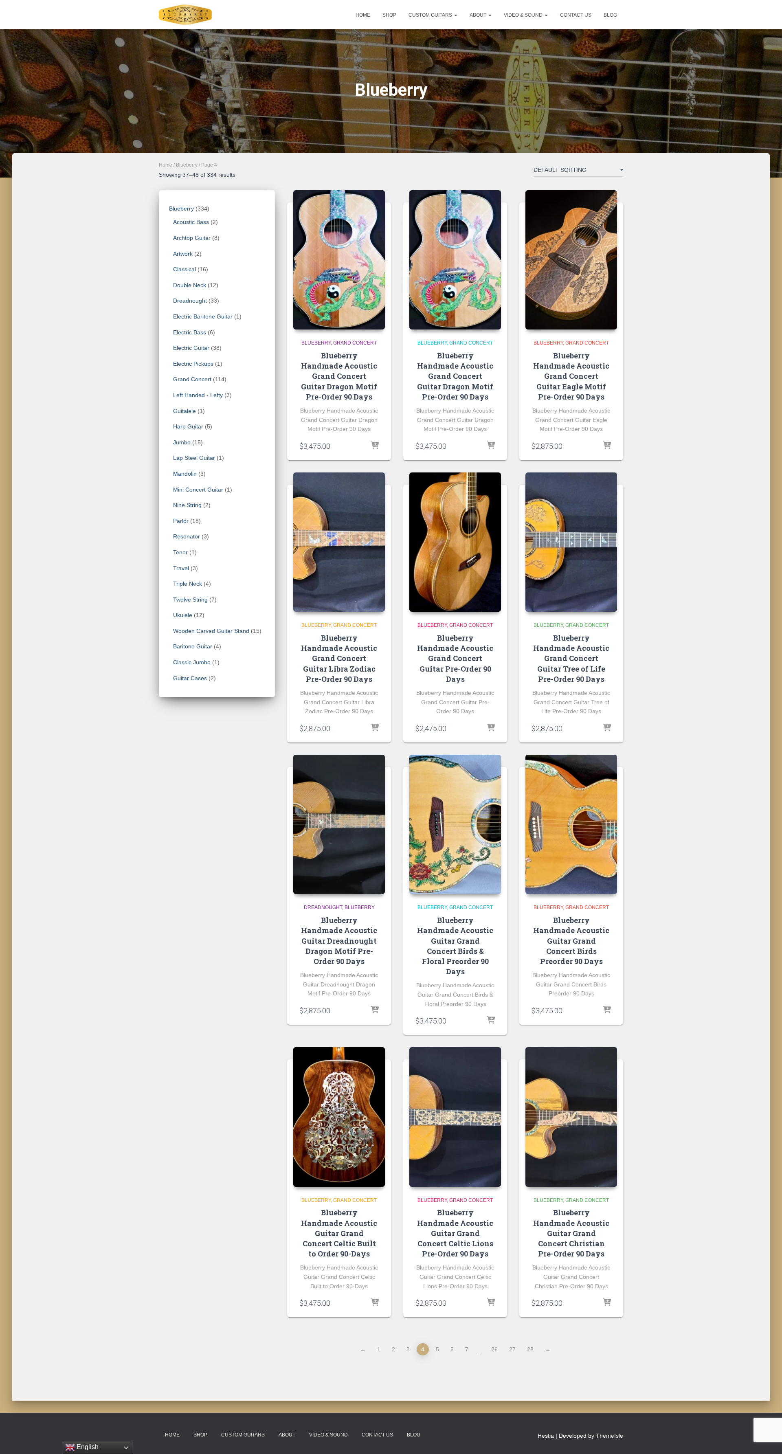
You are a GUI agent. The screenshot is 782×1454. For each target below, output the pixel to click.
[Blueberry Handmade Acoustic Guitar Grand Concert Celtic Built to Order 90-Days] (339, 1116)
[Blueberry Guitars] (185, 14)
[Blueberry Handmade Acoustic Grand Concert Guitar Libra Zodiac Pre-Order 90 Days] (339, 542)
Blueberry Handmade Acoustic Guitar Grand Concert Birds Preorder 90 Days (571, 940)
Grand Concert (355, 343)
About (479, 15)
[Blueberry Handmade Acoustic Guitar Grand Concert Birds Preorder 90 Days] (571, 824)
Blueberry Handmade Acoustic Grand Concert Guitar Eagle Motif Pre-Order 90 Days (571, 376)
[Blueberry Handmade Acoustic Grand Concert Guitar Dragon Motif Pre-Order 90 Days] (339, 259)
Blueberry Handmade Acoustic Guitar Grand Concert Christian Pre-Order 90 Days (571, 1233)
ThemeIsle (609, 1435)
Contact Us (575, 15)
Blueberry (187, 165)
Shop (389, 15)
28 (530, 1349)
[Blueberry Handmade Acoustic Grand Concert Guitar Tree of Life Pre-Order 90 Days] (571, 542)
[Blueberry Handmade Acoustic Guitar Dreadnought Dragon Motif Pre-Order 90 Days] (339, 824)
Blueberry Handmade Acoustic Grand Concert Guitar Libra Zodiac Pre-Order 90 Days (339, 658)
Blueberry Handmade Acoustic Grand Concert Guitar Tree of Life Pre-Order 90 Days (571, 658)
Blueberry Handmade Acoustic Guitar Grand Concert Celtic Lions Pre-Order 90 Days (455, 1233)
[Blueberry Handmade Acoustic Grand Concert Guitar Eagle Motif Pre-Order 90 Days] (571, 259)
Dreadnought (323, 907)
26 (494, 1349)
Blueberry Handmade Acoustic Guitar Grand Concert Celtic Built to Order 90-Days (339, 1233)
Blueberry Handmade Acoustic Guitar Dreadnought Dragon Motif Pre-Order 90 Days (339, 940)
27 (512, 1349)
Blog (610, 15)
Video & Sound (524, 15)
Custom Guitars (431, 15)
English (87, 1446)
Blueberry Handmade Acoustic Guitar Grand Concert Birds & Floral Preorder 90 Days (455, 945)
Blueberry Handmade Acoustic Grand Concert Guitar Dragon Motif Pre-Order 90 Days (339, 376)
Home (363, 15)
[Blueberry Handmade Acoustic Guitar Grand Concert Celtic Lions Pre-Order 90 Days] (455, 1116)
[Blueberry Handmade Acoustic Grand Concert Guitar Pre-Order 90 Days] (455, 542)
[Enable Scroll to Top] (766, 1438)
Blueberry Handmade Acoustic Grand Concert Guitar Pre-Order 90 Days (455, 658)
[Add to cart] (375, 446)
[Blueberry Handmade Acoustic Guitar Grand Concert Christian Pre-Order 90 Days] (571, 1116)
